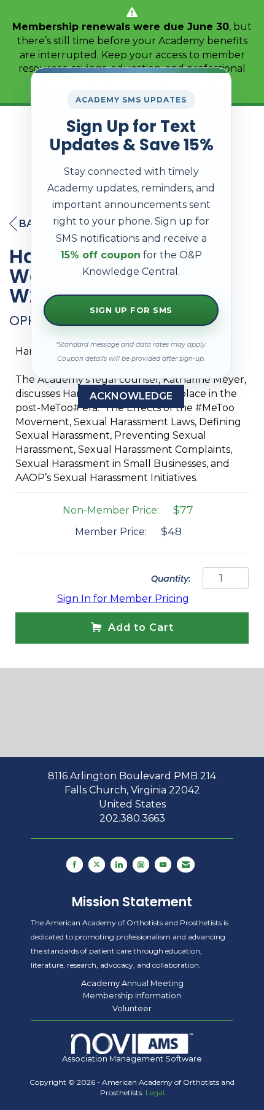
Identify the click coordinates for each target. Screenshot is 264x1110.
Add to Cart (141, 627)
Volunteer (132, 1008)
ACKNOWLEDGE (131, 396)
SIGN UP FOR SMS (131, 310)
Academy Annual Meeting (132, 983)
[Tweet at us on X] (96, 865)
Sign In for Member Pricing (123, 598)
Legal (155, 1092)
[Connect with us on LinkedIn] (119, 865)
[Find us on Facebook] (74, 865)
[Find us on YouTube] (163, 865)
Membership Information (132, 995)
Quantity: (171, 578)
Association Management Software (132, 1058)
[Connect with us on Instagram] (141, 865)
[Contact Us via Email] (186, 865)
